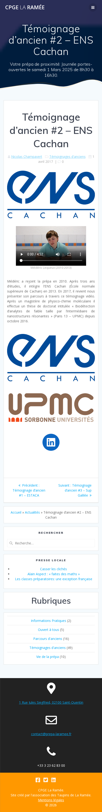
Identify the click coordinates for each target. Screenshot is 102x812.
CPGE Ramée (25, 7)
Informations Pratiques (48, 620)
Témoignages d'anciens (67, 156)
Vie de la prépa (47, 656)
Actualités (32, 512)
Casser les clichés (53, 569)
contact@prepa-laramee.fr (51, 734)
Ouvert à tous (48, 629)
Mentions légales (51, 800)
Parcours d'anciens (47, 638)
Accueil (16, 512)
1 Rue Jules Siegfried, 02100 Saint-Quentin (51, 702)
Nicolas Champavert (26, 156)
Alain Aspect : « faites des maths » (54, 574)
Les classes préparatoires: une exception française (53, 579)
